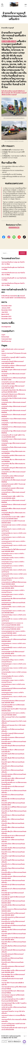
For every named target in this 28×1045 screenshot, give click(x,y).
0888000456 (14, 227)
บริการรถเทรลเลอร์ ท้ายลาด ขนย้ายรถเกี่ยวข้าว (14, 118)
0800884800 (8, 41)
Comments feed (6, 339)
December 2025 (6, 305)
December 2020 (6, 318)
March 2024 (5, 314)
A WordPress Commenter (9, 295)
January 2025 (5, 308)
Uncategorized (6, 326)
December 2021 (6, 316)
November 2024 (6, 310)
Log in (3, 334)
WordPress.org (6, 341)
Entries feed (5, 337)
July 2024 (4, 312)
